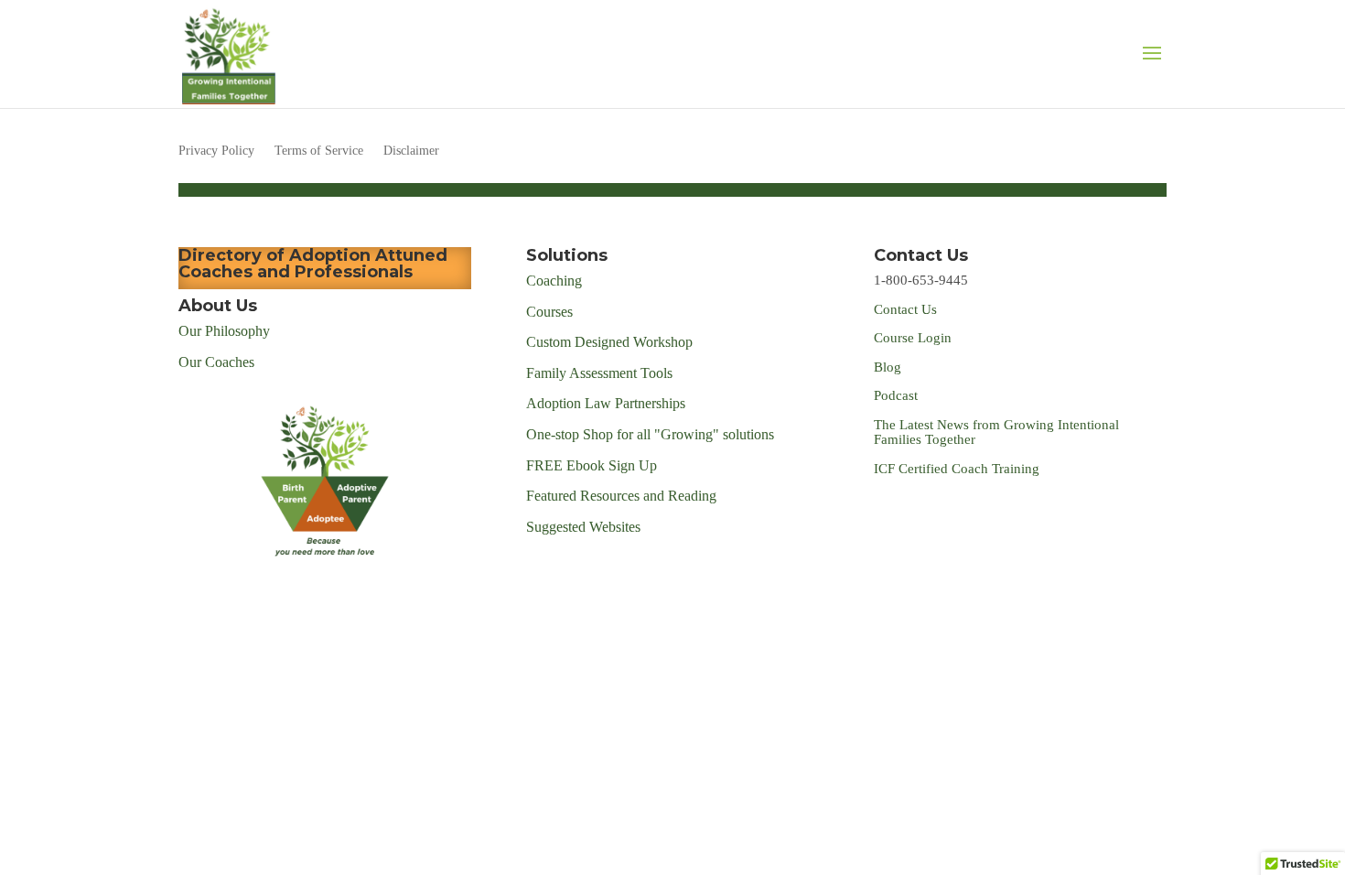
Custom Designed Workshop (609, 342)
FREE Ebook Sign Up (591, 465)
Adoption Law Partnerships (605, 403)
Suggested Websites (583, 527)
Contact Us (905, 309)
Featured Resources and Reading (621, 495)
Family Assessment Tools (599, 373)
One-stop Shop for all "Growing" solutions (650, 434)
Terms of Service (318, 151)
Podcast (897, 395)
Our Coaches (216, 362)
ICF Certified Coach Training (956, 468)
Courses (551, 311)
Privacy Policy (216, 151)
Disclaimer (411, 151)
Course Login (913, 337)
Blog (887, 367)
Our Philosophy (224, 331)
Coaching (554, 280)
